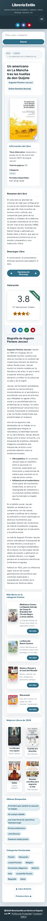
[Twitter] (17, 25)
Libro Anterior (24, 889)
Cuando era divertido (32, 749)
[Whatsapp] (26, 330)
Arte (10, 873)
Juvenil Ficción (15, 862)
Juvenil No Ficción (24, 873)
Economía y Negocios (17, 868)
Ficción (11, 857)
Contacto (37, 913)
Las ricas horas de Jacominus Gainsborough (21, 821)
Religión (29, 862)
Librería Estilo (23, 5)
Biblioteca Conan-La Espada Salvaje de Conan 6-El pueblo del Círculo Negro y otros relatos (28, 610)
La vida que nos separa (15, 749)
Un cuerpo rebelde (16, 814)
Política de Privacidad (22, 913)
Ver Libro (33, 631)
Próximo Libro (22, 896)
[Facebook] (23, 25)
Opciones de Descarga (24, 273)
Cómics (17, 53)
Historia (35, 868)
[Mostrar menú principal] (42, 19)
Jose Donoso (14, 834)
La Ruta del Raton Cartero (26, 642)
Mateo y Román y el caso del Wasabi (28, 669)
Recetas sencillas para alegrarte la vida (32, 783)
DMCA (24, 917)
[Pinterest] (29, 25)
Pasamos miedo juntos (18, 839)
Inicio (8, 53)
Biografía (12, 879)
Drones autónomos (16, 828)
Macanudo (25, 695)
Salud (22, 879)
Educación (23, 857)
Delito (14, 783)
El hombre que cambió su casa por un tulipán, (23, 807)
